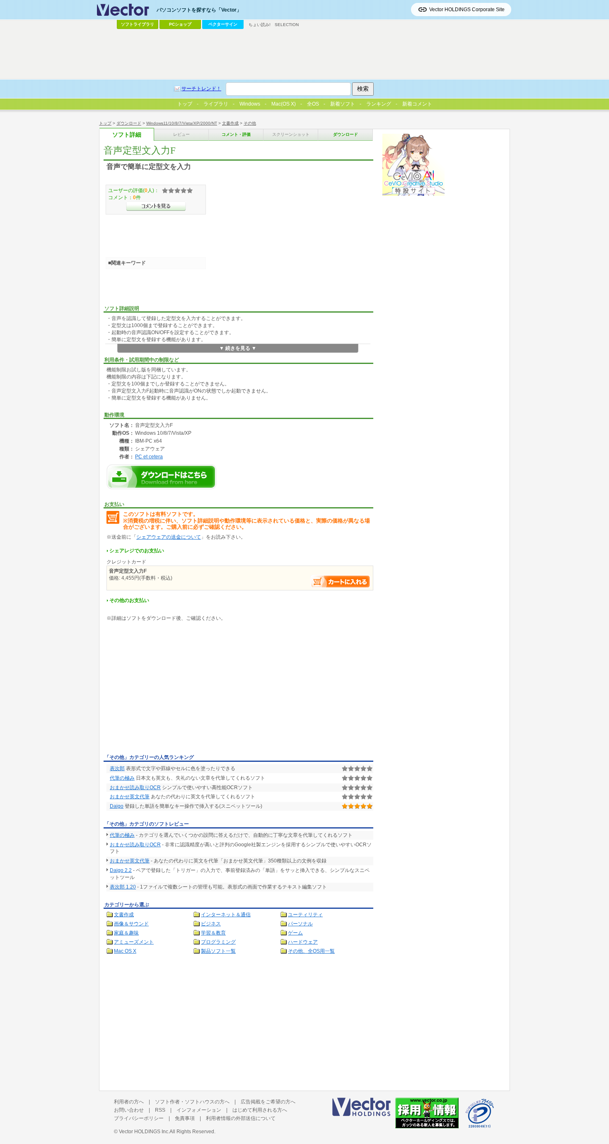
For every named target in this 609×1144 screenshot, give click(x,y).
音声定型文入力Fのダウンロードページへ (161, 476)
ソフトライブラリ (137, 24)
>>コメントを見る (156, 206)
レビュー (181, 134)
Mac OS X (125, 951)
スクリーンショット (290, 134)
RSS (160, 1110)
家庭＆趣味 (126, 933)
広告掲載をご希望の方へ (268, 1102)
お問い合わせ (129, 1110)
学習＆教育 (213, 933)
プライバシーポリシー (139, 1118)
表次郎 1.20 (123, 887)
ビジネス (211, 924)
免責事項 (185, 1118)
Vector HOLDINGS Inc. (144, 1131)
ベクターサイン (222, 24)
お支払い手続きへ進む (340, 581)
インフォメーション (198, 1110)
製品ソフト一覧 (218, 951)
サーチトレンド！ (201, 89)
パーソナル (300, 924)
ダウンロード (128, 123)
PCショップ (180, 24)
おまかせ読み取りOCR (135, 787)
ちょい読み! (260, 24)
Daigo (116, 806)
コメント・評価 (236, 134)
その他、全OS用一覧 (311, 951)
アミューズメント (134, 942)
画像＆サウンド (131, 924)
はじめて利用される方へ (259, 1110)
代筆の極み (122, 778)
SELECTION (287, 24)
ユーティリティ (305, 915)
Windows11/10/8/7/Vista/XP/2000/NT (181, 123)
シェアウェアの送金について (168, 537)
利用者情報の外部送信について (241, 1118)
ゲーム (295, 933)
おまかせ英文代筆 (130, 797)
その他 (250, 123)
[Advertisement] (173, 689)
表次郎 (117, 768)
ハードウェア (303, 942)
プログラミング (218, 942)
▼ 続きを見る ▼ (237, 348)
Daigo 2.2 (121, 870)
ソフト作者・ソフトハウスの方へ (192, 1102)
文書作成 (230, 123)
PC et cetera (149, 456)
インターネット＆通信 (226, 915)
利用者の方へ (129, 1102)
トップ (105, 123)
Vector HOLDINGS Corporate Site (467, 9)
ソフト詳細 (126, 135)
